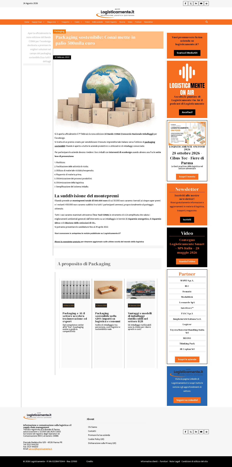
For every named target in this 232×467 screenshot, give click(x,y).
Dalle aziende (97, 22)
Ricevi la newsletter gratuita (67, 242)
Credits (89, 461)
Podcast (138, 22)
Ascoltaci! (187, 112)
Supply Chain (37, 22)
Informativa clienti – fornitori (154, 461)
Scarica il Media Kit (187, 53)
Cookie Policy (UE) (96, 439)
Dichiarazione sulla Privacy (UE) (102, 443)
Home (27, 22)
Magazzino (51, 22)
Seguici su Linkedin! (187, 400)
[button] (207, 22)
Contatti (92, 431)
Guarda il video (187, 262)
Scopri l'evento (187, 177)
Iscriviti (187, 220)
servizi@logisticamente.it (40, 449)
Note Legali (174, 461)
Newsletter (148, 22)
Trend (87, 22)
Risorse (122, 22)
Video (130, 22)
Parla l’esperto (111, 22)
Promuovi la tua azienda (99, 435)
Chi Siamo (92, 427)
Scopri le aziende (187, 359)
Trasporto (65, 22)
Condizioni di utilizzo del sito (195, 461)
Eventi (77, 22)
